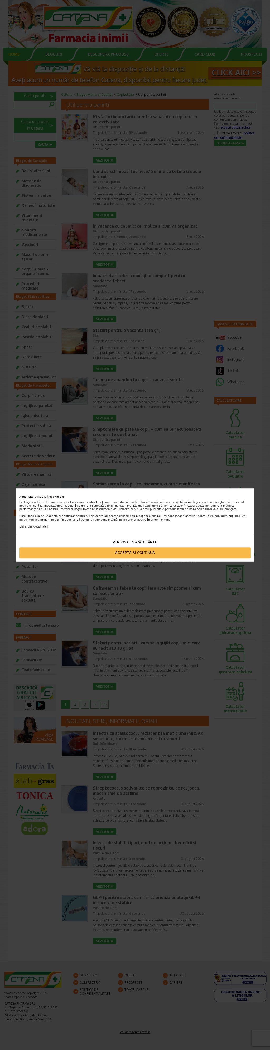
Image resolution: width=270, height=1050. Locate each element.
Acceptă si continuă (135, 553)
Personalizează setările (135, 542)
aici (45, 526)
